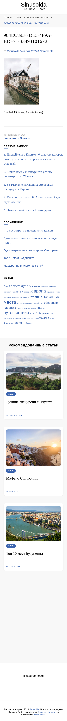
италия (34, 297)
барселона (34, 286)
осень (20, 308)
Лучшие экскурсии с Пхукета (29, 402)
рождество (47, 313)
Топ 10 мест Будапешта (24, 553)
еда (48, 292)
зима (58, 292)
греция (19, 292)
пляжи (33, 308)
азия (7, 286)
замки (52, 292)
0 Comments (45, 51)
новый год (38, 303)
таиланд (44, 318)
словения (35, 318)
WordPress (39, 714)
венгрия (52, 286)
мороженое (27, 303)
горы (14, 292)
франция (8, 323)
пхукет (32, 313)
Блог (19, 17)
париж (27, 308)
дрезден (27, 292)
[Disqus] (33, 622)
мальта (19, 303)
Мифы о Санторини (22, 478)
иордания (7, 297)
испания (24, 297)
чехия (18, 322)
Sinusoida (34, 4)
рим (38, 313)
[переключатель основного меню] (3, 7)
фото (52, 318)
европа (38, 291)
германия (7, 292)
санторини (9, 318)
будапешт (45, 286)
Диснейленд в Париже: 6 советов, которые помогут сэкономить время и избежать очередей (33, 159)
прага (40, 307)
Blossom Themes (46, 712)
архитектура (19, 286)
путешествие (16, 312)
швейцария (27, 323)
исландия (15, 297)
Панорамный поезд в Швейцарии (29, 210)
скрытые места (22, 318)
